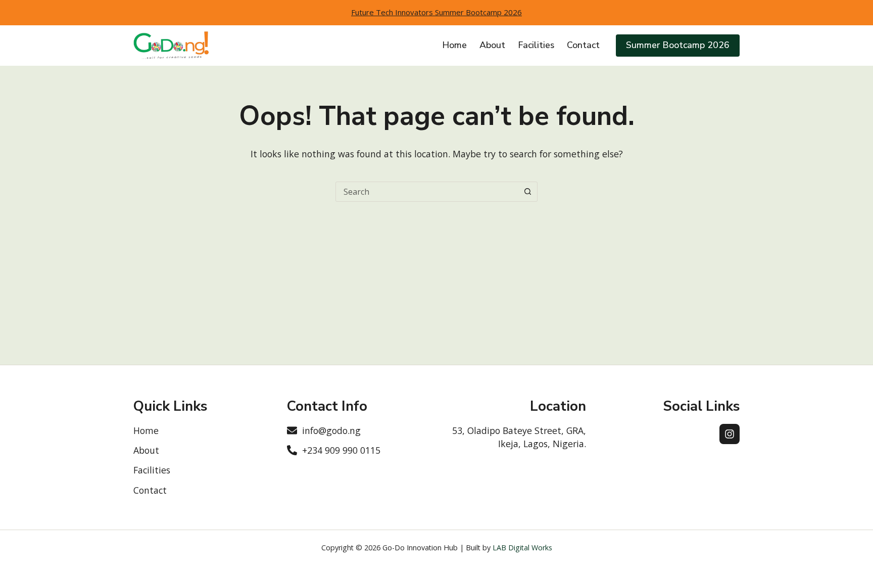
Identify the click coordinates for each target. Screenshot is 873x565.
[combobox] (427, 192)
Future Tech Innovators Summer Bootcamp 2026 (436, 12)
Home (454, 45)
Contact (583, 45)
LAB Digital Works (522, 547)
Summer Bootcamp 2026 (678, 45)
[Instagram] (729, 434)
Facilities (536, 45)
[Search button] (527, 191)
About (492, 45)
